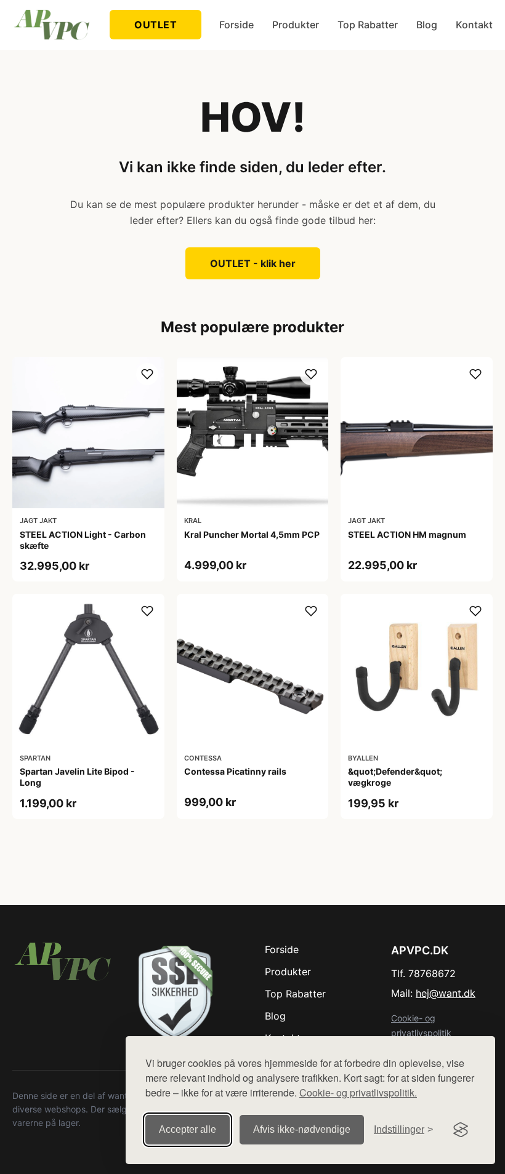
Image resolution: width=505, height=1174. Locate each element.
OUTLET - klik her (253, 263)
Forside (236, 24)
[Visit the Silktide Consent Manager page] (460, 1129)
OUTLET (155, 24)
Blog (426, 24)
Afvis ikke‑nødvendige (301, 1129)
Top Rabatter (367, 24)
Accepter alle (187, 1129)
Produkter (295, 24)
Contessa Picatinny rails (235, 771)
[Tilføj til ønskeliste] (147, 374)
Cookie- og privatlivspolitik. (358, 1092)
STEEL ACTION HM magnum (407, 534)
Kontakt (474, 24)
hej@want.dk (445, 993)
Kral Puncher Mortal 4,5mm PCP (252, 534)
